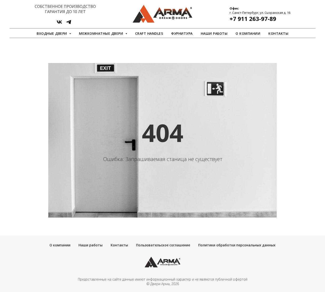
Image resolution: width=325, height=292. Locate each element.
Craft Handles (149, 33)
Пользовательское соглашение (163, 245)
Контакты (278, 33)
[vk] (59, 24)
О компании (248, 33)
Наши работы (214, 33)
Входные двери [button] (52, 33)
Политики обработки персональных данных (237, 245)
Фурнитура (182, 33)
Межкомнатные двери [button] (101, 33)
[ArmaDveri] (69, 24)
